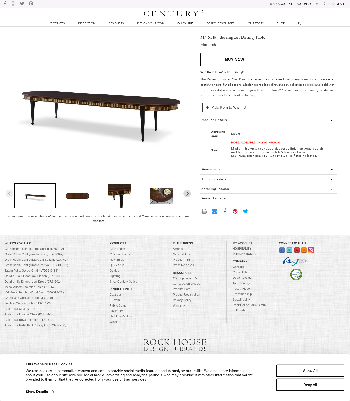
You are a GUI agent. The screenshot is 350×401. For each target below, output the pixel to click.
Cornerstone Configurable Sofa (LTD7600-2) (34, 248)
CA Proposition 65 (185, 278)
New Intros (117, 259)
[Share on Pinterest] (235, 211)
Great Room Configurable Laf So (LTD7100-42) (36, 259)
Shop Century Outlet (123, 281)
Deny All (310, 384)
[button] (35, 195)
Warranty (179, 305)
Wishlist (115, 322)
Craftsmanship (242, 294)
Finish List (116, 311)
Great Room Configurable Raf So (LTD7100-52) (36, 265)
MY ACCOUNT (242, 243)
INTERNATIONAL (244, 253)
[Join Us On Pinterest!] (31, 4)
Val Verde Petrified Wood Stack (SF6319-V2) (34, 292)
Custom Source (120, 254)
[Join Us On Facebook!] (5, 4)
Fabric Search (119, 305)
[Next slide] (187, 193)
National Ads (181, 254)
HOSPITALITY (242, 248)
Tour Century (241, 283)
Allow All (310, 371)
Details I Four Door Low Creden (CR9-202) (33, 276)
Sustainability (241, 299)
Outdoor (115, 270)
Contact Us (240, 272)
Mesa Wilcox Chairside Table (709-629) (31, 287)
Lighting (115, 276)
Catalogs (116, 294)
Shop (281, 23)
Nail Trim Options (121, 316)
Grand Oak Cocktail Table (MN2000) (29, 298)
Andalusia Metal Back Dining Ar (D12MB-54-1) (35, 325)
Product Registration (186, 294)
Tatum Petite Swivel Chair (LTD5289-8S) (31, 270)
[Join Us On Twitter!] (22, 4)
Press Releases (183, 265)
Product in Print (183, 259)
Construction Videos (186, 283)
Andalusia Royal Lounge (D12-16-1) (29, 319)
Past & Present (242, 288)
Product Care (181, 289)
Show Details (37, 392)
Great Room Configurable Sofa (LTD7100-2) (34, 254)
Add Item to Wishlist (229, 107)
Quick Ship (185, 23)
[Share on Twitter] (245, 211)
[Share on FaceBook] (225, 211)
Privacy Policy (182, 300)
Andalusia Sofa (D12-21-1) (22, 309)
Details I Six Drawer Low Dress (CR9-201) (33, 281)
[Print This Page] (204, 211)
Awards (178, 248)
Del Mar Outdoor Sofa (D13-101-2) (28, 303)
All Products (118, 248)
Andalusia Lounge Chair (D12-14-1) (29, 314)
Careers (238, 267)
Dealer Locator (242, 277)
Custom (115, 300)
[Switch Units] (242, 72)
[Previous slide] (9, 193)
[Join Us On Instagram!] (13, 4)
